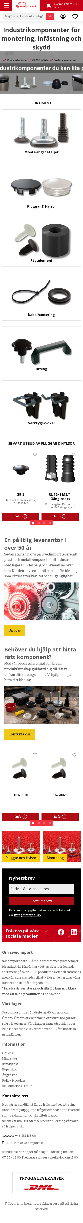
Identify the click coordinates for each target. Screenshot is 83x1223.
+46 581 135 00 (25, 1136)
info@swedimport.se (29, 1143)
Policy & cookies (14, 1080)
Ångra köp (9, 1075)
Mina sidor (9, 1058)
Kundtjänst (10, 1064)
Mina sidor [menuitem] (63, 16)
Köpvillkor (9, 1069)
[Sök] (50, 16)
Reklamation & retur (17, 1086)
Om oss (15, 630)
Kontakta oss (20, 734)
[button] (6, 6)
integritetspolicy (27, 915)
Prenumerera (41, 901)
